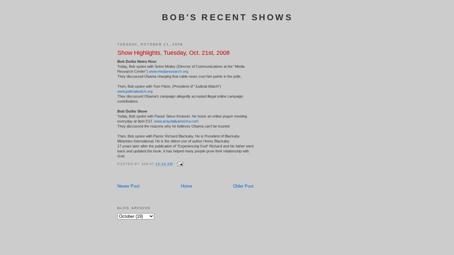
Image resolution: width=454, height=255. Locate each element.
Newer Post (128, 186)
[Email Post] (180, 164)
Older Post (243, 186)
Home (186, 186)
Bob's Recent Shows (227, 17)
